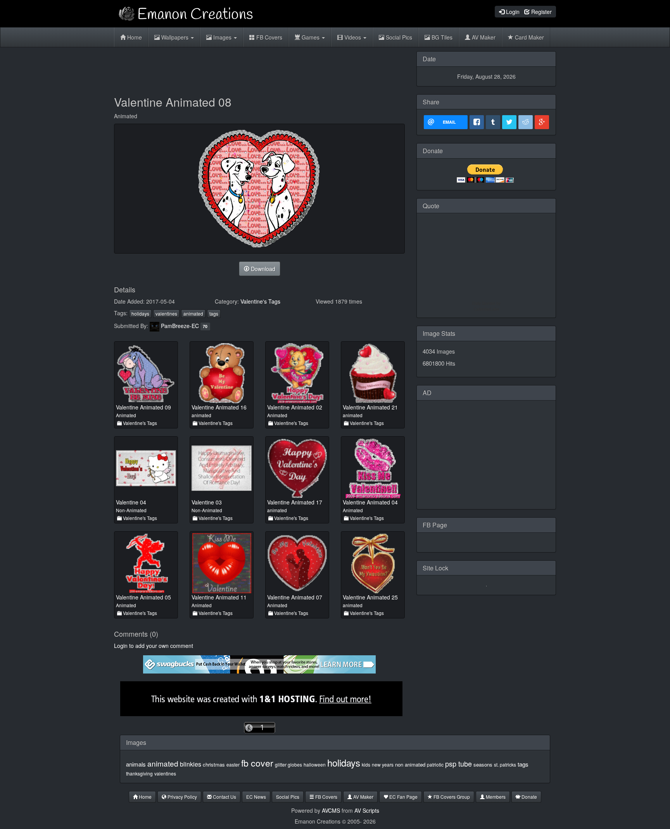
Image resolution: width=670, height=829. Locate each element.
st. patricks (505, 764)
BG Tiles (441, 37)
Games (310, 37)
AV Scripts (366, 810)
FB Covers (268, 37)
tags (213, 313)
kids (366, 764)
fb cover (257, 762)
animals (136, 764)
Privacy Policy (181, 796)
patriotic (435, 764)
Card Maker (528, 37)
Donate (528, 796)
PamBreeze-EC (180, 326)
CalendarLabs (486, 309)
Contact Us (224, 796)
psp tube (458, 763)
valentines (166, 313)
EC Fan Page (403, 796)
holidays (140, 313)
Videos (353, 37)
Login (512, 12)
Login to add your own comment (153, 645)
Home (134, 37)
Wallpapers (175, 37)
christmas (214, 764)
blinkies (190, 764)
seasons (482, 764)
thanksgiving (139, 773)
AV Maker (483, 37)
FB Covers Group (451, 796)
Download (262, 269)
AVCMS (331, 810)
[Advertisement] (259, 68)
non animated (410, 764)
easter (233, 764)
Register (541, 12)
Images (222, 37)
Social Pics (398, 37)
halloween (315, 764)
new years (383, 764)
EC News (256, 796)
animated (193, 313)
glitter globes (288, 764)
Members (495, 796)
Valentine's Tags (260, 301)
